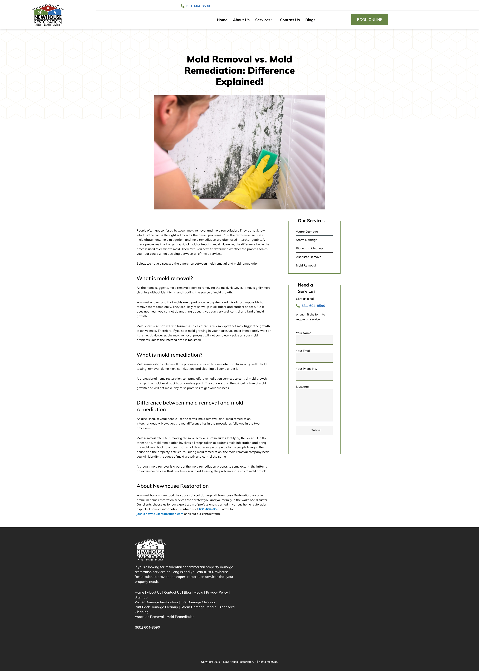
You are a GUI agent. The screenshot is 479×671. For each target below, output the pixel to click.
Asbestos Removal (149, 617)
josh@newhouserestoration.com (160, 514)
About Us (241, 19)
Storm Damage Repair (198, 607)
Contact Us (290, 19)
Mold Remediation (181, 617)
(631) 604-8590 (147, 627)
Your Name (303, 333)
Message (302, 386)
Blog (187, 592)
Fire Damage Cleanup (198, 602)
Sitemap (141, 597)
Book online (369, 19)
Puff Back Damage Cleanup (156, 607)
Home (222, 19)
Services (262, 19)
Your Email (303, 351)
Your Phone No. (306, 368)
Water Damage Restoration (156, 602)
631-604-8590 (209, 509)
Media (198, 592)
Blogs (310, 19)
